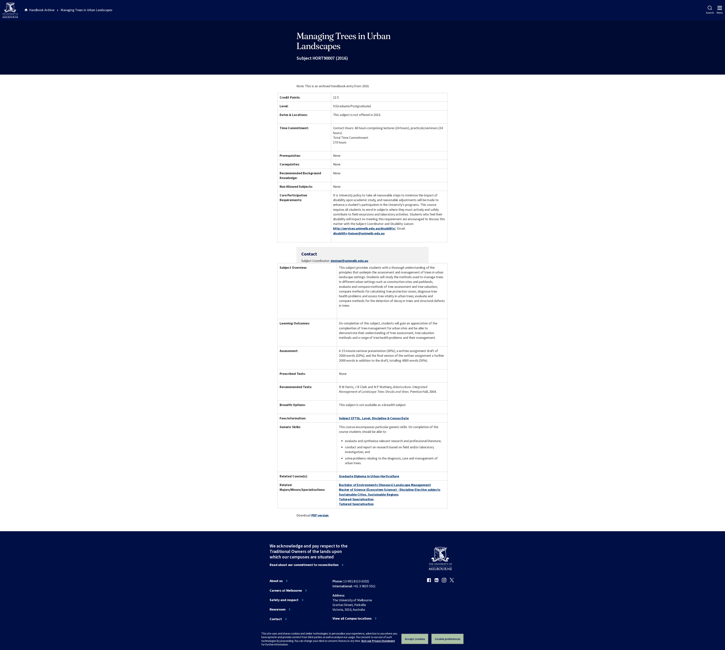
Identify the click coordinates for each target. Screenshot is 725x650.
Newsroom (277, 609)
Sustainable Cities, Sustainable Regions (369, 494)
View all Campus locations (352, 618)
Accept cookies (415, 639)
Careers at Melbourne (286, 590)
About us (276, 581)
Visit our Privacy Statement (378, 641)
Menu (720, 12)
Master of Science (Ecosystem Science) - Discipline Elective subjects (389, 489)
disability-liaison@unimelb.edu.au (359, 233)
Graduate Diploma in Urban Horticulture (369, 476)
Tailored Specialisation (356, 499)
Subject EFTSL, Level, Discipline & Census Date (374, 418)
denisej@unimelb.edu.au (349, 260)
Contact (276, 619)
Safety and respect (284, 600)
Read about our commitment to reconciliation (304, 565)
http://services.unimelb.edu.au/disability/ (364, 228)
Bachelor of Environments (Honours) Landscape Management (385, 485)
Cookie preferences (447, 639)
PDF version (320, 515)
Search (710, 12)
